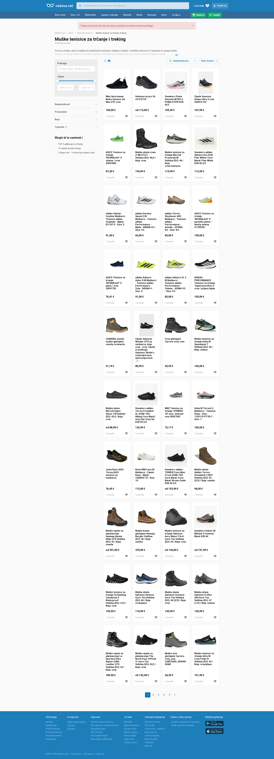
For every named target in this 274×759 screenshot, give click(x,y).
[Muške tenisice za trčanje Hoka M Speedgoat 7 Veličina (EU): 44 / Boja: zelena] (205, 325)
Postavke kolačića (54, 735)
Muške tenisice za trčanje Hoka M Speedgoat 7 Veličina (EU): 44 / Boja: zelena (204, 344)
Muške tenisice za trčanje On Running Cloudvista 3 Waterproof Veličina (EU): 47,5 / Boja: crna (116, 599)
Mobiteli (127, 15)
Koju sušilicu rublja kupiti (101, 739)
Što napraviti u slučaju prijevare (105, 725)
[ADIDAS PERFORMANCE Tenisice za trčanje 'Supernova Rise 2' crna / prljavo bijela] (205, 263)
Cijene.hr (100, 754)
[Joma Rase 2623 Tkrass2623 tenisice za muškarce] (117, 455)
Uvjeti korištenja (53, 729)
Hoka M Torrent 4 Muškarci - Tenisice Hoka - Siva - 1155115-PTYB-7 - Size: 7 (204, 414)
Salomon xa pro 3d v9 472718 (145, 98)
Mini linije (128, 722)
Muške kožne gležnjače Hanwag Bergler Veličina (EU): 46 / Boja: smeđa (145, 536)
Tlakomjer (149, 742)
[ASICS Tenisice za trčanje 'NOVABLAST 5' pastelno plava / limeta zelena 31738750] (205, 199)
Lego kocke (129, 739)
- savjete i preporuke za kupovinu (185, 722)
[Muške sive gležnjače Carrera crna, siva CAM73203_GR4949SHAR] (176, 639)
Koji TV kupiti (96, 732)
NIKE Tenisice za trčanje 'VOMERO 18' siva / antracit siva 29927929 (174, 412)
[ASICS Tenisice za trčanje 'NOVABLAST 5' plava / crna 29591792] (117, 263)
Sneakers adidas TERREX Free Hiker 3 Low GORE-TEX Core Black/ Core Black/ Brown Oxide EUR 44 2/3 (175, 476)
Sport (164, 15)
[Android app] (214, 723)
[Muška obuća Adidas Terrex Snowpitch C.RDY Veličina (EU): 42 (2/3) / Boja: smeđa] (205, 455)
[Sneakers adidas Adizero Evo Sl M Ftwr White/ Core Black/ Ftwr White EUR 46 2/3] (205, 138)
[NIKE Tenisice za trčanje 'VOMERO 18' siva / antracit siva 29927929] (176, 394)
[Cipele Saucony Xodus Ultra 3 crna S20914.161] (205, 82)
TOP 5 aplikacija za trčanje (70, 144)
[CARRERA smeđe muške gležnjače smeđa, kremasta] (117, 325)
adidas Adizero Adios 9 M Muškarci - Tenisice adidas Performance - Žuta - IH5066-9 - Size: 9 (145, 284)
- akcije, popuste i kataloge (182, 725)
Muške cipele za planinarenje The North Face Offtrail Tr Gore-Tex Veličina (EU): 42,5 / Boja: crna (145, 660)
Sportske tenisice (84, 33)
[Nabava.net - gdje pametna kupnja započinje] (59, 5)
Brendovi (71, 729)
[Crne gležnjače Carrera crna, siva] (176, 325)
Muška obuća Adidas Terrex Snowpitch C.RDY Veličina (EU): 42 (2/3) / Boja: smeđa (204, 475)
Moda (139, 15)
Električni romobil (152, 722)
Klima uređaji (130, 735)
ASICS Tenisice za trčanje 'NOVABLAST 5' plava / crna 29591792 (115, 283)
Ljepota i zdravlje (109, 15)
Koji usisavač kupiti (99, 735)
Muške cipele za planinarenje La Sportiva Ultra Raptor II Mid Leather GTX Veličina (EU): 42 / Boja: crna (115, 661)
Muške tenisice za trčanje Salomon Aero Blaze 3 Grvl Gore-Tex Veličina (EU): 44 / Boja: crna (175, 536)
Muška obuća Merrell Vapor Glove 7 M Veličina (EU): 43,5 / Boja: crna (115, 414)
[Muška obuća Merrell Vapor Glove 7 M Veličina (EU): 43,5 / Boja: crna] (117, 394)
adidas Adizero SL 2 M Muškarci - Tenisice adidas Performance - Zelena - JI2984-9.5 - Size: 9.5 (175, 284)
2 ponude (139, 116)
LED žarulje (150, 725)
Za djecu (176, 15)
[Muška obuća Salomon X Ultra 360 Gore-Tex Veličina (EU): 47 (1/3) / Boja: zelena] (205, 578)
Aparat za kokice (131, 725)
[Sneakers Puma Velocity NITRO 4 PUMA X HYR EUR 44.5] (176, 82)
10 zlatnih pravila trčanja (69, 148)
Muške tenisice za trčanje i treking (111, 33)
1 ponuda (110, 116)
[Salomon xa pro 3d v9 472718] (146, 82)
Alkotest (148, 746)
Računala (151, 15)
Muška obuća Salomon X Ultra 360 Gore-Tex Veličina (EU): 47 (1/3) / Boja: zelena (204, 598)
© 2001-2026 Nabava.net (57, 754)
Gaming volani (151, 739)
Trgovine (71, 725)
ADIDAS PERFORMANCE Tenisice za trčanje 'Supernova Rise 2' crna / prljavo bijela (204, 283)
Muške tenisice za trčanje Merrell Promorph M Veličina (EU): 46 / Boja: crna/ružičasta (174, 159)
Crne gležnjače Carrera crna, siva (174, 340)
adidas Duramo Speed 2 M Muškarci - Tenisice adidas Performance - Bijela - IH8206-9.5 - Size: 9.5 (145, 221)
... (186, 15)
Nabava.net (60, 33)
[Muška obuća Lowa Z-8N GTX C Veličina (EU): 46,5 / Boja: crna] (146, 138)
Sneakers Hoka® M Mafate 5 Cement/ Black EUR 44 (204, 533)
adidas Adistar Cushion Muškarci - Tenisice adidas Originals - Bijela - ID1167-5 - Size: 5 (116, 219)
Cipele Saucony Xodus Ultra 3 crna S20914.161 (204, 99)
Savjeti (216, 15)
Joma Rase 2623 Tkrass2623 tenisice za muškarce (114, 473)
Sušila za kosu (130, 742)
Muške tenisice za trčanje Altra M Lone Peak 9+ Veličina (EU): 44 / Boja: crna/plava (204, 659)
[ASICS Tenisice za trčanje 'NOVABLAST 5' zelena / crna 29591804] (117, 138)
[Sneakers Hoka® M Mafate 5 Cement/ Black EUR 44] (205, 517)
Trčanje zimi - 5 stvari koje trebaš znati (76, 152)
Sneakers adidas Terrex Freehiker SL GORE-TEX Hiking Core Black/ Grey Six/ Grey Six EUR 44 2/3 (145, 415)
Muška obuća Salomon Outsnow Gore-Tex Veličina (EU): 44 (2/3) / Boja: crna (175, 598)
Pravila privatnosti (54, 732)
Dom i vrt (75, 15)
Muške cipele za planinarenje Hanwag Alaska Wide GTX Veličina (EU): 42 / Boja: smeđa (115, 537)
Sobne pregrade (152, 735)
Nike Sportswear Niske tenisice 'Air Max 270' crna (115, 99)
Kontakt (49, 722)
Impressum (51, 739)
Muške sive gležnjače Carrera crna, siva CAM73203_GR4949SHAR (175, 659)
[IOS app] (214, 731)
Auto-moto (60, 15)
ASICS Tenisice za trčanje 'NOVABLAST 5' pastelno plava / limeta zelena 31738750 (204, 220)
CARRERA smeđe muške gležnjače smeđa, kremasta (115, 342)
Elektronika (90, 15)
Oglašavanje (51, 725)
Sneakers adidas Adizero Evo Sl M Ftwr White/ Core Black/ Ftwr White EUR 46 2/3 (203, 158)
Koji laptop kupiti (98, 729)
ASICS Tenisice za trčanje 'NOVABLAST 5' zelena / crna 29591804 (115, 158)
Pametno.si (89, 754)
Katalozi (200, 15)
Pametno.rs (76, 754)
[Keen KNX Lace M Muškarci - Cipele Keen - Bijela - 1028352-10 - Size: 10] (146, 455)
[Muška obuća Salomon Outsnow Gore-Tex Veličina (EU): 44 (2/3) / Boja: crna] (176, 578)
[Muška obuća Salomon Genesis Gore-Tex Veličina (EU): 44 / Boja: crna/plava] (146, 578)
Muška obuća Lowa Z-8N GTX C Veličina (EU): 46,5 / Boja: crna (145, 156)
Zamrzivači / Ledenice (155, 729)
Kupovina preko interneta (102, 722)
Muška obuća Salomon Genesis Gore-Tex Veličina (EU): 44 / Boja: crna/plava (144, 598)
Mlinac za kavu (130, 732)
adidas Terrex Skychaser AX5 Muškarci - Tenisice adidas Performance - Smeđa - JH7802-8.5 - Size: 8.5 (175, 221)
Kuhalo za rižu (130, 729)
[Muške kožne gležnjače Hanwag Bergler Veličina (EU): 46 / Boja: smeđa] (146, 517)
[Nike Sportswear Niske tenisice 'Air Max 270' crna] (117, 82)
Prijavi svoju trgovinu (76, 722)
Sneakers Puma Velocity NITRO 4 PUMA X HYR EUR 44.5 (174, 100)
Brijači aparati (151, 732)
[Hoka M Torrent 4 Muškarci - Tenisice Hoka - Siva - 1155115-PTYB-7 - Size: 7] (205, 394)
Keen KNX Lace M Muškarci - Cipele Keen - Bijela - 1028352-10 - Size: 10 (145, 475)
